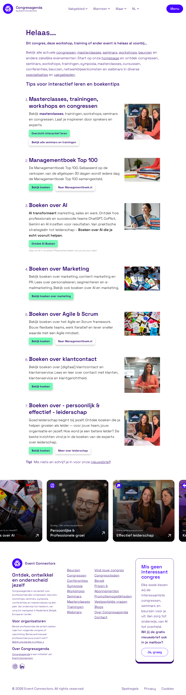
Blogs (98, 607)
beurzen (145, 52)
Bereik (99, 581)
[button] (78, 8)
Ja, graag (154, 652)
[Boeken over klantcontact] (140, 375)
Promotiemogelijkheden (113, 596)
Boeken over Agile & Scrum (63, 314)
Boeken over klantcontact (63, 359)
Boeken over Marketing (59, 268)
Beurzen (73, 570)
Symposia (74, 586)
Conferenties (77, 581)
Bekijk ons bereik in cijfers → (28, 641)
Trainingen (75, 607)
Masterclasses (78, 601)
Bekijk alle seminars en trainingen (54, 142)
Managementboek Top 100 (63, 160)
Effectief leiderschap (119, 535)
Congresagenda (21, 654)
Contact (100, 617)
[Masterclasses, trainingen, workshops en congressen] (140, 122)
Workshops (76, 591)
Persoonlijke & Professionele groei (52, 533)
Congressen (76, 575)
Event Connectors (22, 658)
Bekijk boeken (41, 187)
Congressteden (106, 575)
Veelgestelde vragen (110, 601)
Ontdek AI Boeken (43, 243)
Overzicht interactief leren (49, 133)
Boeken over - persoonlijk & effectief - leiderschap (64, 409)
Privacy (150, 688)
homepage (110, 58)
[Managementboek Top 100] (140, 170)
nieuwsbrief (100, 462)
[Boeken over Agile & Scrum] (140, 324)
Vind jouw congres (109, 570)
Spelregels (130, 688)
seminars (110, 52)
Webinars (74, 612)
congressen (66, 52)
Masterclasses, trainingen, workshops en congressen (63, 102)
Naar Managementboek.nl (75, 187)
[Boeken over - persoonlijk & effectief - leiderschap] (140, 428)
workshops (128, 52)
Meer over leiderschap (73, 450)
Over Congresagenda (111, 612)
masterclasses (89, 52)
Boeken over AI (48, 205)
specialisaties (37, 74)
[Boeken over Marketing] (140, 278)
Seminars (74, 596)
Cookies (167, 688)
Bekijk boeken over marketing (51, 296)
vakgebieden (64, 74)
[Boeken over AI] (140, 216)
